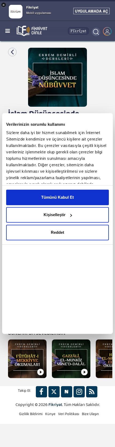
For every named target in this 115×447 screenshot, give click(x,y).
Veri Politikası (68, 415)
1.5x (57, 428)
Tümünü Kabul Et (57, 197)
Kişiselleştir (55, 214)
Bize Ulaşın (90, 415)
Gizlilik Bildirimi (31, 415)
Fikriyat (55, 406)
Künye (50, 415)
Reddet (57, 232)
